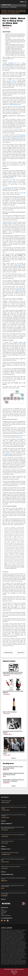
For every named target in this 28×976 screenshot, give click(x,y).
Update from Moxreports (6, 800)
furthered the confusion (20, 289)
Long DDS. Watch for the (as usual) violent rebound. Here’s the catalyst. (13, 815)
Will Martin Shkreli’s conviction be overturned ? (11, 866)
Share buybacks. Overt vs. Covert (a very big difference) (13, 834)
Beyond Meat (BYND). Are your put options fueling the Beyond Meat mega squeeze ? (12, 828)
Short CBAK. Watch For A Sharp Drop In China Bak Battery (14, 22)
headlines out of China (11, 81)
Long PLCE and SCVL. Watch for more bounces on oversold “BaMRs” (13, 808)
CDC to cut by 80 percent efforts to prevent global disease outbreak (13, 878)
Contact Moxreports (6, 915)
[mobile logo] (2, 2)
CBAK (12, 65)
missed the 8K (17, 264)
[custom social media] (7, 921)
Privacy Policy (14, 971)
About (2, 909)
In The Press (4, 911)
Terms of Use (14, 972)
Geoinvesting (11, 62)
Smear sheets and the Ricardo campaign (9, 852)
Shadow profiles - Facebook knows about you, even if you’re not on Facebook (13, 893)
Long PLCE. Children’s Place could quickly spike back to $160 (13, 860)
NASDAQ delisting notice (15, 104)
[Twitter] (5, 921)
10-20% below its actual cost (17, 137)
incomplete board (7, 454)
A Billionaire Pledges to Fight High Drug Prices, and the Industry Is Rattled (12, 886)
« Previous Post (7, 652)
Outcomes (3, 912)
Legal (2, 914)
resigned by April (18, 437)
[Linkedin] (2, 921)
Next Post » (21, 652)
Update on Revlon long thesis (10, 712)
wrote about (7, 187)
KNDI (15, 176)
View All (13, 758)
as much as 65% (12, 181)
